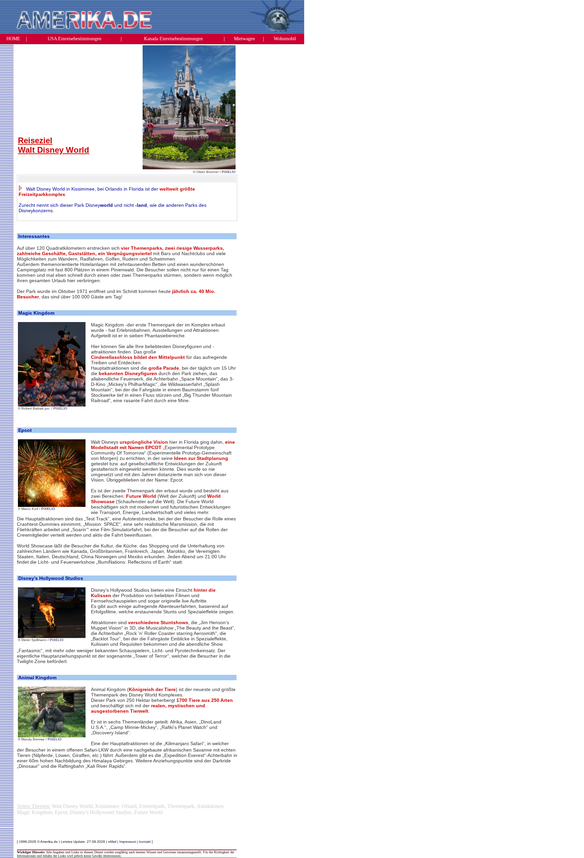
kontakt (145, 841)
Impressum (127, 841)
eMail (112, 841)
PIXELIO (229, 172)
